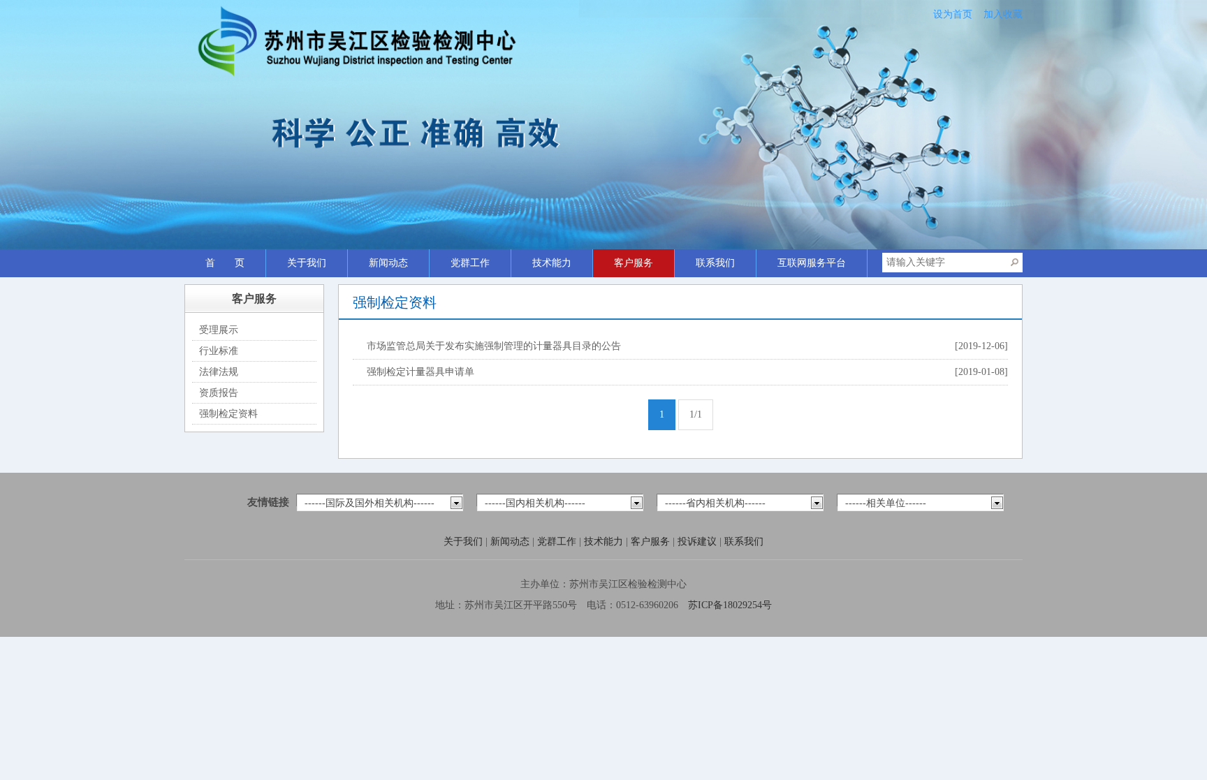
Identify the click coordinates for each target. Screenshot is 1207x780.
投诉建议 (698, 541)
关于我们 (306, 263)
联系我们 (715, 263)
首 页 (224, 263)
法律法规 (218, 372)
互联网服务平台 (811, 263)
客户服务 (633, 263)
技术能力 (551, 263)
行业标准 (218, 351)
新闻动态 (388, 263)
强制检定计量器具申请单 (420, 372)
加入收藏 (1003, 14)
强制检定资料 (228, 414)
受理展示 (218, 330)
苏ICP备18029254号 (730, 605)
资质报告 (218, 393)
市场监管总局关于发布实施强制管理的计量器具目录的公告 (495, 346)
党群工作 (470, 263)
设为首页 (952, 14)
